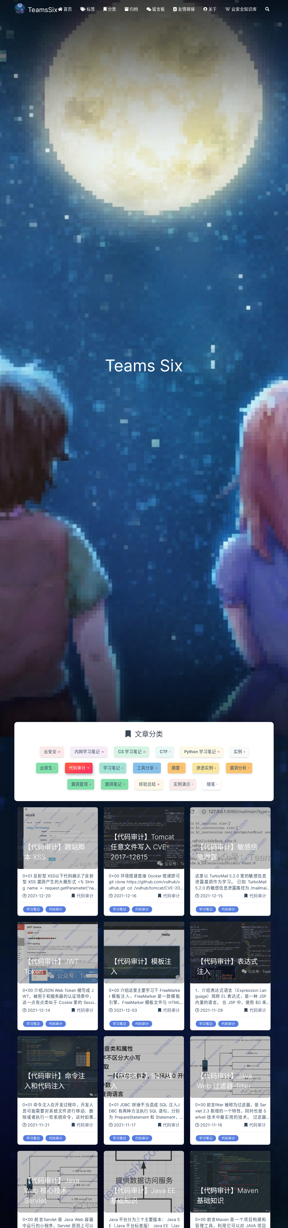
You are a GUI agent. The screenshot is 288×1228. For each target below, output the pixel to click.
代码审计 (85, 895)
